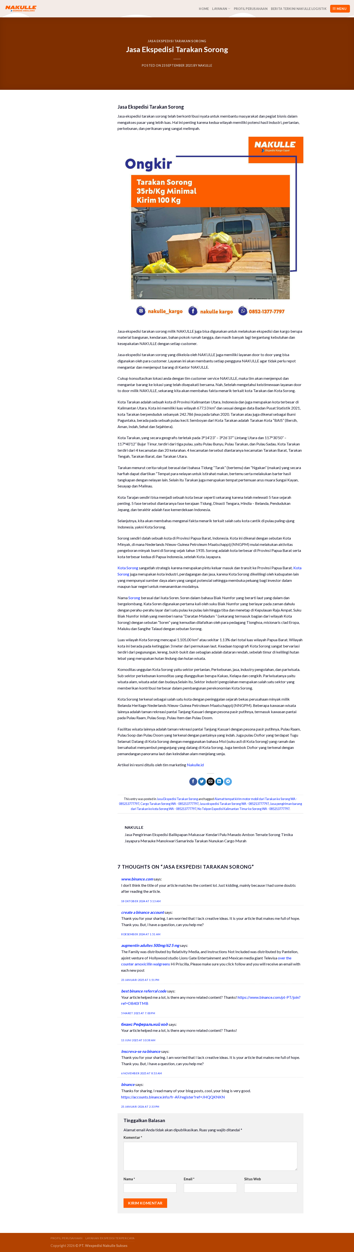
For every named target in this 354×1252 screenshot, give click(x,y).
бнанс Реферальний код (144, 1024)
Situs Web (252, 1179)
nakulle (205, 65)
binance (128, 1084)
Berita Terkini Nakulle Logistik (299, 9)
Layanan (219, 9)
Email (189, 1179)
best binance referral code (143, 991)
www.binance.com (137, 879)
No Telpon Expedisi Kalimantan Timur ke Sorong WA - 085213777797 (243, 809)
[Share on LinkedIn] (219, 782)
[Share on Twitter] (202, 782)
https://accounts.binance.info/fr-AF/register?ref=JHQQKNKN (173, 1097)
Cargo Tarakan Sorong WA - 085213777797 (169, 804)
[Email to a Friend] (211, 782)
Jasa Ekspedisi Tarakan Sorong (177, 41)
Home (204, 9)
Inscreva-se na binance (140, 1051)
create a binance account (142, 912)
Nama (129, 1179)
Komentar (133, 1137)
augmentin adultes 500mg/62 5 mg (150, 945)
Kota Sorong (128, 567)
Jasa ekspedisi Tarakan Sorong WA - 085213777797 (234, 804)
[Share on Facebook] (193, 782)
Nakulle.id (195, 764)
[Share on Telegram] (228, 782)
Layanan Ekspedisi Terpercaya (110, 1238)
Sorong (134, 597)
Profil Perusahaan (251, 9)
